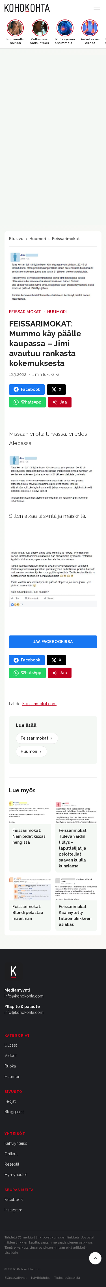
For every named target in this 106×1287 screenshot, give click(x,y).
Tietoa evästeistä (67, 1278)
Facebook (14, 1199)
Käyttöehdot (40, 1278)
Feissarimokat (66, 238)
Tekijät (10, 1101)
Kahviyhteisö (16, 1143)
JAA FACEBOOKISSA (53, 641)
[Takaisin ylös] (95, 1258)
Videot (11, 1055)
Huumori (37, 238)
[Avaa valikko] (96, 7)
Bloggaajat (14, 1112)
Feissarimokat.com (39, 703)
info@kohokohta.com (24, 996)
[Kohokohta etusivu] (27, 8)
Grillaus (11, 1154)
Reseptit (12, 1164)
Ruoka (10, 1066)
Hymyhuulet (16, 1174)
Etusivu (16, 238)
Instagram (13, 1210)
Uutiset (11, 1045)
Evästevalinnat (16, 1278)
